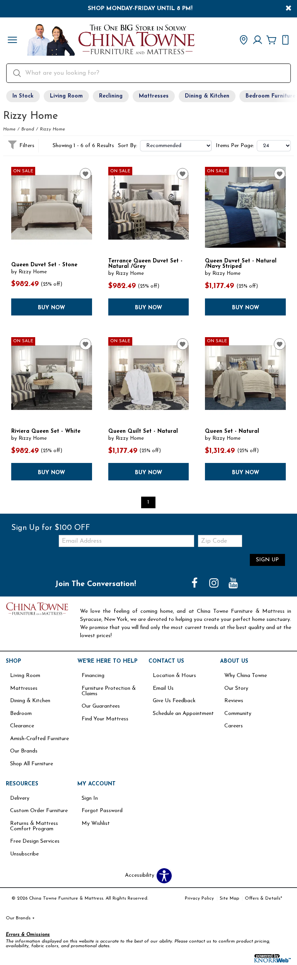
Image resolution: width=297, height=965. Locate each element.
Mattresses (154, 96)
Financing (93, 676)
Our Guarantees (101, 706)
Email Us (163, 688)
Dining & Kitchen (207, 96)
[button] (12, 41)
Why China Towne (245, 676)
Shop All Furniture (31, 764)
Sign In (90, 798)
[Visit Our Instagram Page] (215, 584)
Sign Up (267, 560)
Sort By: (127, 146)
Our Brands (24, 751)
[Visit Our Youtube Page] (233, 584)
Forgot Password (102, 811)
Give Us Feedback (174, 701)
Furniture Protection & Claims (109, 691)
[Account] (257, 40)
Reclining (111, 96)
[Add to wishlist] (85, 174)
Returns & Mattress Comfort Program (34, 826)
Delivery (19, 798)
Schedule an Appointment (183, 713)
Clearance (22, 726)
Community (237, 713)
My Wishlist (96, 823)
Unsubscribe (24, 854)
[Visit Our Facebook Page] (195, 584)
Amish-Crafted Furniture (39, 739)
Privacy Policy (199, 898)
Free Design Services (35, 841)
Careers (233, 726)
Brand (27, 129)
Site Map (229, 898)
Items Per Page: (235, 146)
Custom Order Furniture (39, 811)
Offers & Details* (263, 898)
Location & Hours (174, 676)
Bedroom (21, 713)
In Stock (23, 96)
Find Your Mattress (105, 719)
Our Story (236, 688)
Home (9, 129)
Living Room (66, 96)
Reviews (233, 701)
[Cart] (271, 40)
